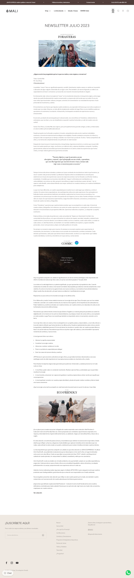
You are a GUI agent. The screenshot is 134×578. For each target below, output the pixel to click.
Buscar (58, 522)
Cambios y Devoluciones (63, 536)
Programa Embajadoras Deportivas (67, 540)
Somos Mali (59, 526)
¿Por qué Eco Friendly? (63, 529)
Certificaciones (60, 533)
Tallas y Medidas (61, 546)
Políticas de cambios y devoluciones (56, 2)
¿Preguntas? (60, 553)
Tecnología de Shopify (22, 570)
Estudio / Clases (73, 11)
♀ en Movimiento (58, 11)
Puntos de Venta (61, 543)
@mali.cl (90, 529)
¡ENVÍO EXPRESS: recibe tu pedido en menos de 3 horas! (16, 2)
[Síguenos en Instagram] (11, 562)
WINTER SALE (84, 11)
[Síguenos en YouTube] (17, 562)
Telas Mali (59, 550)
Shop (46, 11)
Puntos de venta (86, 2)
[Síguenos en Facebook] (6, 562)
